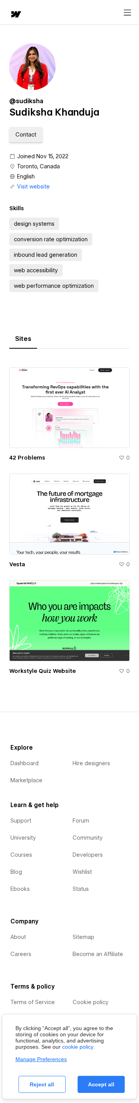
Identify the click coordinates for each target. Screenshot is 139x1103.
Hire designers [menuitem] (91, 763)
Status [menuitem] (81, 889)
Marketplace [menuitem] (26, 780)
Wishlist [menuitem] (82, 872)
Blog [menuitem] (16, 872)
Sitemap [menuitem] (83, 937)
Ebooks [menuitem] (20, 889)
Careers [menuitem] (20, 954)
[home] (15, 15)
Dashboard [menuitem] (24, 763)
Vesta (17, 564)
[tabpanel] (69, 518)
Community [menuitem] (88, 838)
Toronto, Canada (38, 166)
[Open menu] (127, 12)
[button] (25, 134)
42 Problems (27, 458)
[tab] (23, 339)
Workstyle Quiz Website (42, 671)
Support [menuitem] (20, 821)
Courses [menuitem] (21, 855)
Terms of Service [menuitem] (32, 1002)
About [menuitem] (18, 937)
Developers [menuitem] (88, 855)
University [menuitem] (23, 838)
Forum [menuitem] (81, 821)
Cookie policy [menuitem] (90, 1002)
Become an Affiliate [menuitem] (98, 954)
